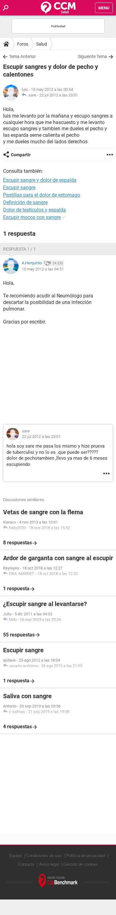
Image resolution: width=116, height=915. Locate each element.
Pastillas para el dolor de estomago (41, 195)
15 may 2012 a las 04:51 (43, 269)
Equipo (15, 855)
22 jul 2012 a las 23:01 (58, 95)
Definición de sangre (25, 202)
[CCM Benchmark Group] (58, 881)
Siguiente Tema (92, 56)
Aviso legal (49, 864)
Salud (41, 44)
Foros (22, 44)
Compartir (21, 154)
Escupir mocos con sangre (32, 217)
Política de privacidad (85, 855)
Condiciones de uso (44, 855)
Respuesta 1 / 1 (19, 249)
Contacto (26, 864)
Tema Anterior (22, 56)
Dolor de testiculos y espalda (34, 210)
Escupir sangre (19, 187)
